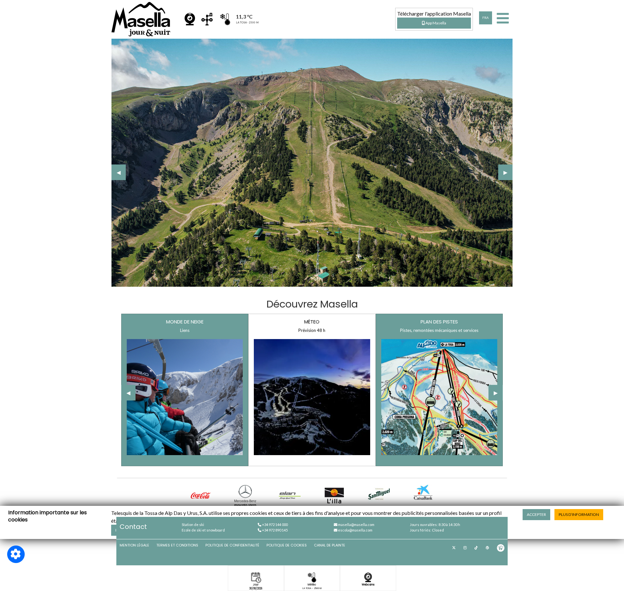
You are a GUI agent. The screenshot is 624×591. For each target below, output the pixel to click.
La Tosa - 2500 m (312, 588)
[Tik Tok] (476, 547)
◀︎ (121, 172)
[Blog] (487, 547)
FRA (485, 18)
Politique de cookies (286, 545)
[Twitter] (454, 547)
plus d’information (579, 514)
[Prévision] (207, 19)
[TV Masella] (501, 547)
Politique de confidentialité (232, 545)
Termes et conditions (177, 545)
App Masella (435, 22)
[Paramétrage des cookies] (15, 554)
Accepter (536, 514)
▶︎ (508, 172)
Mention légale (134, 545)
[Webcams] (189, 19)
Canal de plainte (329, 545)
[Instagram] (465, 547)
